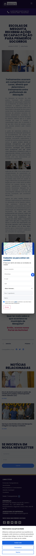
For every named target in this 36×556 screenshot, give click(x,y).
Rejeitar (18, 552)
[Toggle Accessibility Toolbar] (33, 275)
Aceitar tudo (18, 542)
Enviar (7, 307)
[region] (18, 541)
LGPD (15, 301)
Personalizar (18, 547)
